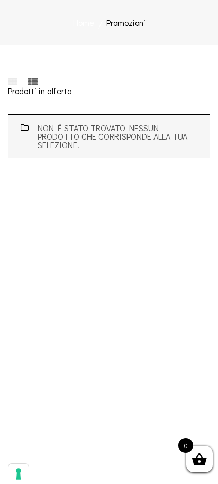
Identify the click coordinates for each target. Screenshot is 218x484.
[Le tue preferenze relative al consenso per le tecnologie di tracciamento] (18, 474)
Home (83, 22)
